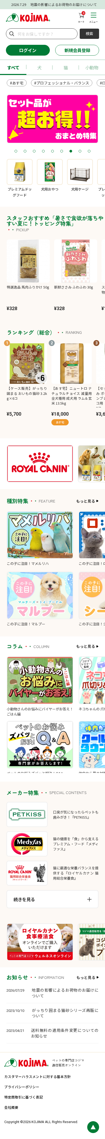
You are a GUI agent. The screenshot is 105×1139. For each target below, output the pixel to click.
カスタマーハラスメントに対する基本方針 (37, 1076)
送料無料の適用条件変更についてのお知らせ (65, 1033)
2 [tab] (25, 151)
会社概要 (11, 1107)
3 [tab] (34, 151)
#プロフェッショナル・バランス (61, 83)
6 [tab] (62, 151)
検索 (89, 33)
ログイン (27, 50)
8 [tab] (80, 151)
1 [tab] (16, 151)
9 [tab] (89, 151)
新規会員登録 (77, 50)
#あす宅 (16, 83)
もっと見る (85, 501)
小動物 (91, 67)
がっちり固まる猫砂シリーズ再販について (65, 1013)
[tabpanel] (52, 118)
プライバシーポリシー (21, 1086)
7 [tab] (71, 151)
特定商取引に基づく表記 (23, 1097)
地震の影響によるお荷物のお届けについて (65, 992)
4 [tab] (43, 151)
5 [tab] (53, 151)
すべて (13, 67)
